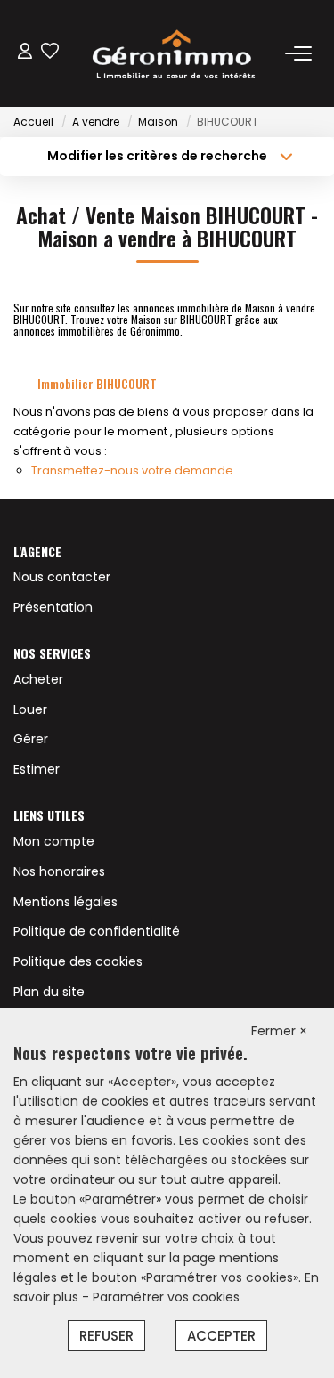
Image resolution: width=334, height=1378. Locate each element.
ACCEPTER (221, 1335)
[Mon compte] (25, 53)
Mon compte (53, 841)
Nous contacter (61, 577)
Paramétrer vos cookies (166, 1297)
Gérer (30, 739)
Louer (30, 709)
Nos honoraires (59, 871)
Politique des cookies (78, 961)
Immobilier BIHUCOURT (97, 383)
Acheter (38, 679)
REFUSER (106, 1335)
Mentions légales (65, 902)
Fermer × (279, 1031)
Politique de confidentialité (96, 931)
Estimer (36, 769)
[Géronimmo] (172, 53)
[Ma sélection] (50, 53)
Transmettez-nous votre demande (132, 470)
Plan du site (49, 992)
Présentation (53, 607)
